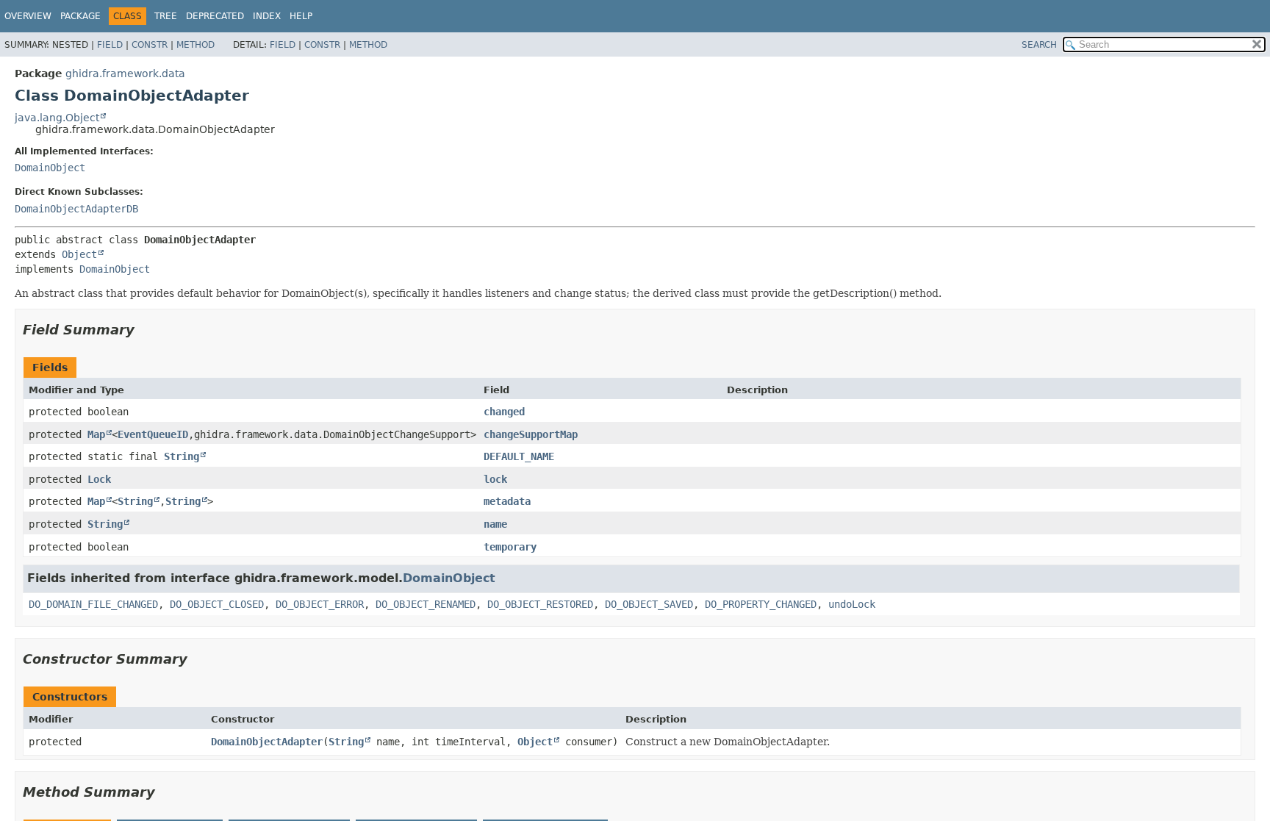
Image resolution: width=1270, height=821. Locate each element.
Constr (150, 45)
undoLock (851, 604)
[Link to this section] (145, 329)
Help (301, 16)
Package (80, 16)
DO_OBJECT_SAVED (649, 604)
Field (110, 45)
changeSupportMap (531, 434)
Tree (165, 16)
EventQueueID (153, 434)
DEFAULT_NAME (519, 456)
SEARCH (1039, 45)
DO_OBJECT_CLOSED (217, 604)
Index (267, 16)
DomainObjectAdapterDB (76, 209)
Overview (27, 16)
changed (504, 411)
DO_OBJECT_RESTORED (540, 604)
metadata (507, 501)
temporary (510, 547)
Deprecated (215, 16)
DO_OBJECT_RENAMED (426, 604)
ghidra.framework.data (125, 73)
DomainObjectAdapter (267, 741)
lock (495, 479)
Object (79, 254)
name (495, 524)
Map (96, 434)
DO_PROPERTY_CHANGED (761, 604)
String (181, 456)
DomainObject (50, 167)
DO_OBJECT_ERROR (320, 604)
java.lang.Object (57, 117)
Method (195, 45)
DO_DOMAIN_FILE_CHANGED (93, 604)
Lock (99, 479)
